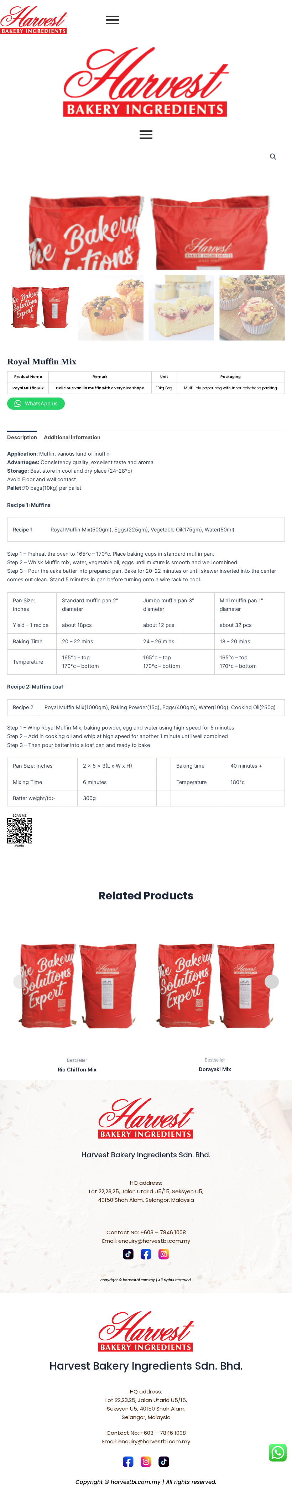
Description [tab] (22, 437)
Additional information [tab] (72, 437)
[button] (273, 156)
